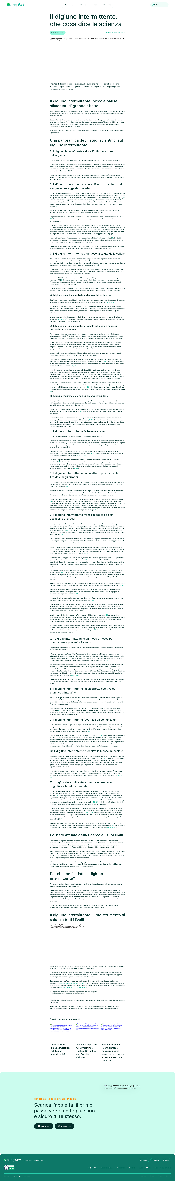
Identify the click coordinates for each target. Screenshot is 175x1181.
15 (109, 302)
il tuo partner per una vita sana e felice (72, 987)
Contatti (132, 1168)
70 (89, 731)
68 (77, 675)
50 (67, 530)
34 (68, 447)
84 (89, 812)
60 (123, 585)
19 (61, 319)
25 (72, 366)
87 (61, 819)
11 (112, 238)
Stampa (149, 1168)
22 (66, 336)
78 (91, 802)
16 (111, 302)
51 (69, 530)
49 (96, 510)
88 (112, 825)
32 (89, 420)
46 (67, 486)
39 (77, 455)
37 (94, 453)
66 (72, 675)
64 (95, 630)
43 (60, 462)
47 (100, 493)
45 (77, 468)
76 (57, 795)
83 (87, 812)
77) (100, 798)
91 (113, 827)
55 (88, 553)
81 (99, 802)
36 (91, 453)
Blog (95, 1168)
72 (105, 758)
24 (105, 361)
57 (51, 566)
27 (57, 372)
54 (85, 553)
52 (62, 534)
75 (51, 777)
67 (74, 675)
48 (51, 501)
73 (119, 775)
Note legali (143, 1176)
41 (82, 455)
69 (59, 710)
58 (62, 572)
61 (77, 594)
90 (110, 827)
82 (84, 812)
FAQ (89, 1168)
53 (99, 541)
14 (107, 302)
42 (85, 455)
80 (97, 802)
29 (90, 387)
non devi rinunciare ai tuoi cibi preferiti (71, 983)
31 (80, 411)
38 (96, 453)
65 (107, 660)
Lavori (141, 1168)
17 (114, 302)
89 (108, 827)
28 (88, 387)
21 (65, 319)
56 (86, 560)
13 (61, 280)
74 (121, 775)
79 (94, 802)
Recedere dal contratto (163, 1168)
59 (120, 585)
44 (75, 468)
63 (107, 615)
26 (75, 366)
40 (80, 455)
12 (97, 265)
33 (92, 420)
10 (51, 219)
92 (115, 827)
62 (93, 600)
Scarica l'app (121, 1168)
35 (58, 453)
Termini (152, 1176)
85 (92, 812)
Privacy (160, 1176)
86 (55, 817)
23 (102, 361)
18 (59, 319)
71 (101, 735)
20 (63, 319)
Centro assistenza (107, 1168)
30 (51, 391)
